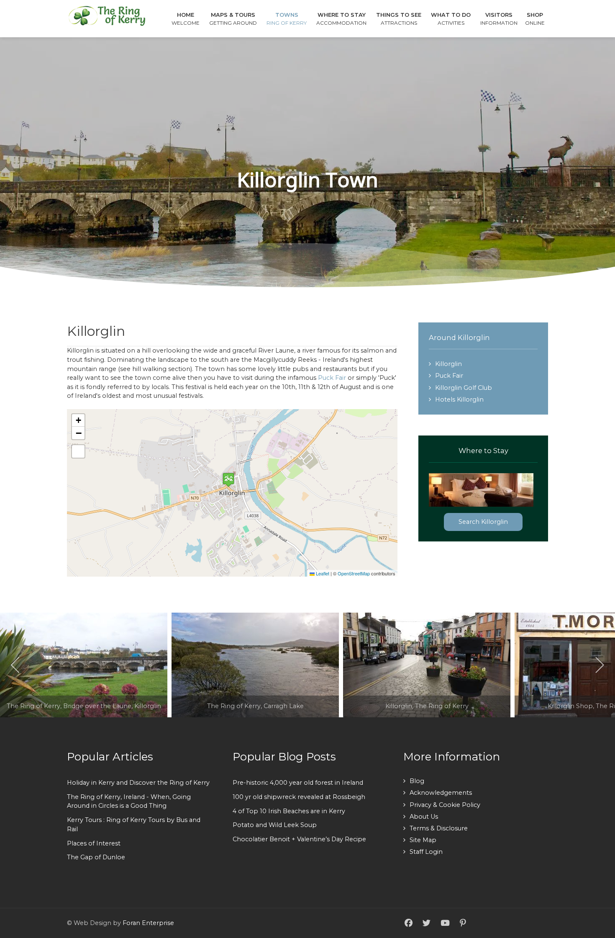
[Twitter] (426, 923)
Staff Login (426, 852)
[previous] (15, 665)
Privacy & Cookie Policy (445, 805)
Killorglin (448, 364)
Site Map (423, 840)
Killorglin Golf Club (463, 388)
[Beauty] (106, 15)
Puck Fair (332, 377)
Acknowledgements (441, 792)
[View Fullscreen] (78, 451)
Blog (417, 781)
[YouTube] (445, 923)
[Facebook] (408, 923)
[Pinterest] (463, 923)
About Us (424, 816)
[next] (599, 665)
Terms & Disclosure (439, 828)
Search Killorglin (483, 522)
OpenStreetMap (354, 573)
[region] (307, 163)
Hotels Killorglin (459, 399)
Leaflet (322, 573)
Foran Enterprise (148, 923)
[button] (228, 479)
